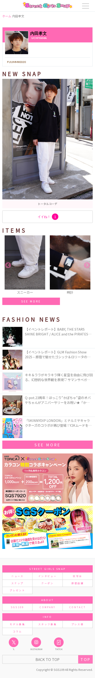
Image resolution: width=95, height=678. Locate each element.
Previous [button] (8, 265)
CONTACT (77, 607)
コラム (17, 631)
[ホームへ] (47, 5)
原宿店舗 (77, 583)
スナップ (17, 583)
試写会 (77, 576)
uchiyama (39, 38)
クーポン (47, 583)
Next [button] (86, 265)
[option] (47, 143)
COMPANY (47, 607)
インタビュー (47, 576)
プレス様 (77, 624)
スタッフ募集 (47, 624)
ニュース (17, 576)
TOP (85, 659)
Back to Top (47, 659)
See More (47, 444)
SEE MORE (31, 301)
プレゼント (17, 590)
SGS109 (17, 607)
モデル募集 (17, 624)
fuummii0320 (16, 62)
